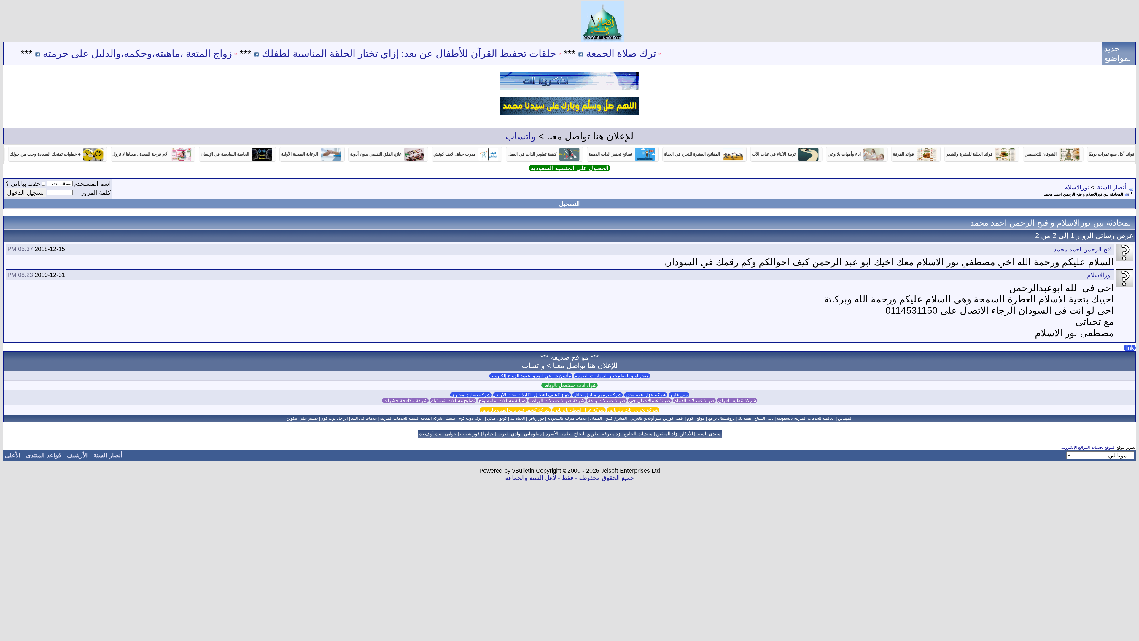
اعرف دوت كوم (471, 418)
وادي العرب (508, 433)
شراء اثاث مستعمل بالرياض (569, 385)
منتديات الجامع (638, 433)
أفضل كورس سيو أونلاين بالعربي (657, 418)
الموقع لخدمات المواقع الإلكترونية (1088, 447)
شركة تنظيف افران (737, 400)
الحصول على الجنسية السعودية (569, 168)
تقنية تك (744, 418)
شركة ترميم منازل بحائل (597, 394)
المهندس (845, 418)
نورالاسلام (1076, 187)
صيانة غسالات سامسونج (502, 400)
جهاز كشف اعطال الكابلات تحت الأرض (532, 394)
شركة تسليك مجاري (471, 394)
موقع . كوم (696, 418)
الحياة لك (517, 418)
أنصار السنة (1111, 187)
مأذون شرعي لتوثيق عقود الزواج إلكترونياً (530, 375)
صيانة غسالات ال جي (650, 400)
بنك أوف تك (430, 433)
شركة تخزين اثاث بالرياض (633, 409)
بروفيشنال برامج (721, 418)
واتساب (520, 136)
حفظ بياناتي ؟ (23, 183)
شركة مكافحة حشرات (405, 400)
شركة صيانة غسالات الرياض (557, 400)
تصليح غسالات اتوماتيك (453, 400)
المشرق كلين (616, 418)
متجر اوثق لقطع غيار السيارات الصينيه (612, 375)
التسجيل (569, 204)
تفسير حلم (309, 418)
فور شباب (470, 433)
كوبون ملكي (497, 418)
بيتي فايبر (679, 394)
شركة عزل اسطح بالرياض (579, 409)
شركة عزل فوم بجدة (645, 394)
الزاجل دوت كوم (334, 418)
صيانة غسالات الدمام (694, 400)
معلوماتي (533, 433)
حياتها (488, 433)
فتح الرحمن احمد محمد (1083, 249)
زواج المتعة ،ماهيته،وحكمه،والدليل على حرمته (168, 53)
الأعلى (12, 455)
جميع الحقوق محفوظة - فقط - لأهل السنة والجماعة (569, 478)
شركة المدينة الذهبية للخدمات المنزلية (411, 418)
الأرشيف (77, 455)
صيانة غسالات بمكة (607, 400)
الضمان (596, 418)
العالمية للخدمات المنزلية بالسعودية (806, 418)
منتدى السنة (708, 433)
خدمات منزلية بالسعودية (567, 418)
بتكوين (292, 418)
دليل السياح (764, 418)
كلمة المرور (96, 192)
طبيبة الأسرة (557, 433)
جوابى (450, 433)
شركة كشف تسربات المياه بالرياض (515, 409)
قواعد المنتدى (43, 455)
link (1130, 348)
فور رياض (536, 418)
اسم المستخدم (92, 183)
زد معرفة (611, 433)
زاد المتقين (666, 433)
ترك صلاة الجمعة (653, 53)
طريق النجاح (586, 433)
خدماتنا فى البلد (364, 418)
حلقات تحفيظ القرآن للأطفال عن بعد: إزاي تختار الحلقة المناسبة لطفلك (440, 53)
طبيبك (450, 418)
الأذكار (687, 433)
